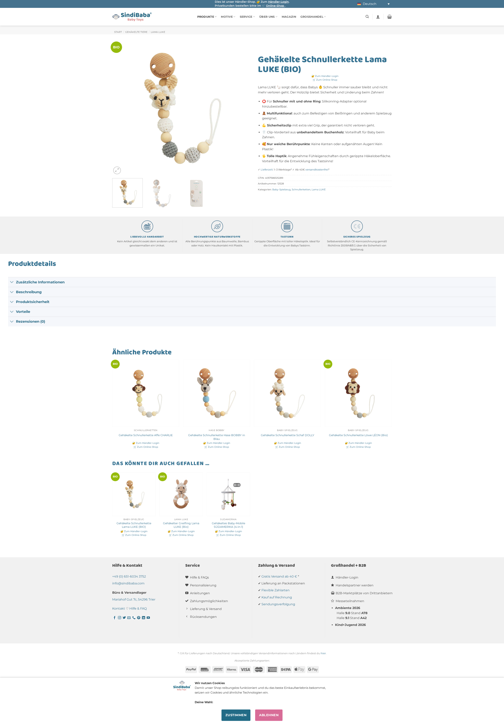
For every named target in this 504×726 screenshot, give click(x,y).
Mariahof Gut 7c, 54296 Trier (133, 599)
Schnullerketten (301, 189)
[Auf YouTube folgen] (148, 618)
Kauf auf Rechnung (276, 597)
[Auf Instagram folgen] (119, 618)
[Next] (238, 108)
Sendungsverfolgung (278, 604)
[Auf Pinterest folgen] (138, 618)
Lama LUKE (158, 31)
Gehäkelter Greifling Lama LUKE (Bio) (181, 525)
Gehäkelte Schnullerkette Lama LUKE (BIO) (134, 525)
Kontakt (118, 608)
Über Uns (267, 16)
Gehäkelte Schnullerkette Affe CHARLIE (146, 435)
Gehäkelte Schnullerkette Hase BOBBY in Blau (216, 437)
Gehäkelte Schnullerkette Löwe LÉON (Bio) (358, 435)
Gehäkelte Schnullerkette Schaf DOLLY (287, 435)
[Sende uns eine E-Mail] (129, 618)
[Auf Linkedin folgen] (143, 618)
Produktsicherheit (32, 302)
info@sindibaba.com (128, 583)
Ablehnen (269, 715)
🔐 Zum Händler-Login (324, 76)
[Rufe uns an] (133, 618)
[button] (367, 16)
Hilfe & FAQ (138, 608)
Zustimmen (235, 715)
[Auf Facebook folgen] (114, 618)
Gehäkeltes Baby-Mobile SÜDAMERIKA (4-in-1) (228, 525)
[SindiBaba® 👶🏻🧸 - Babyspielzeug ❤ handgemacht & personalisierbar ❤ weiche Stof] (132, 16)
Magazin (289, 16)
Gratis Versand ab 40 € (279, 576)
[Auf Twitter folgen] (124, 618)
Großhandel (311, 16)
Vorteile (23, 312)
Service (246, 16)
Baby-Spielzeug (281, 189)
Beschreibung (29, 292)
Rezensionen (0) (30, 321)
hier (323, 653)
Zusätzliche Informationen (40, 282)
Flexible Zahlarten (275, 590)
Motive (227, 16)
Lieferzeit (267, 169)
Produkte (205, 16)
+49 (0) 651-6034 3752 (129, 576)
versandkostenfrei (316, 169)
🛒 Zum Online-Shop (325, 79)
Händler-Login (278, 2)
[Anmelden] (378, 16)
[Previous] (119, 108)
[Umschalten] (12, 282)
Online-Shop (275, 5)
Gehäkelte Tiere (136, 31)
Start (118, 31)
